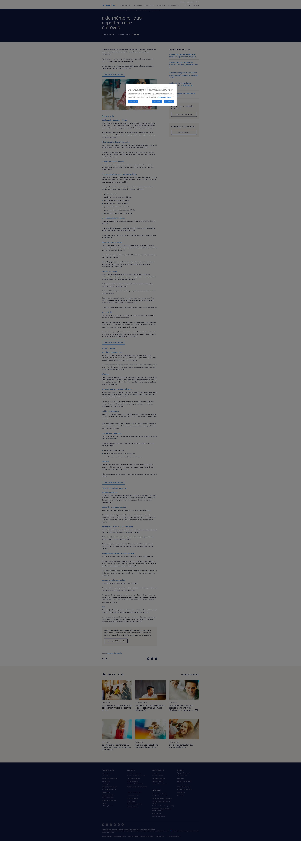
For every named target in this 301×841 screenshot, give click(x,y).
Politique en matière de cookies (164, 97)
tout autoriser (169, 101)
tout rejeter (157, 101)
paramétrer (133, 101)
